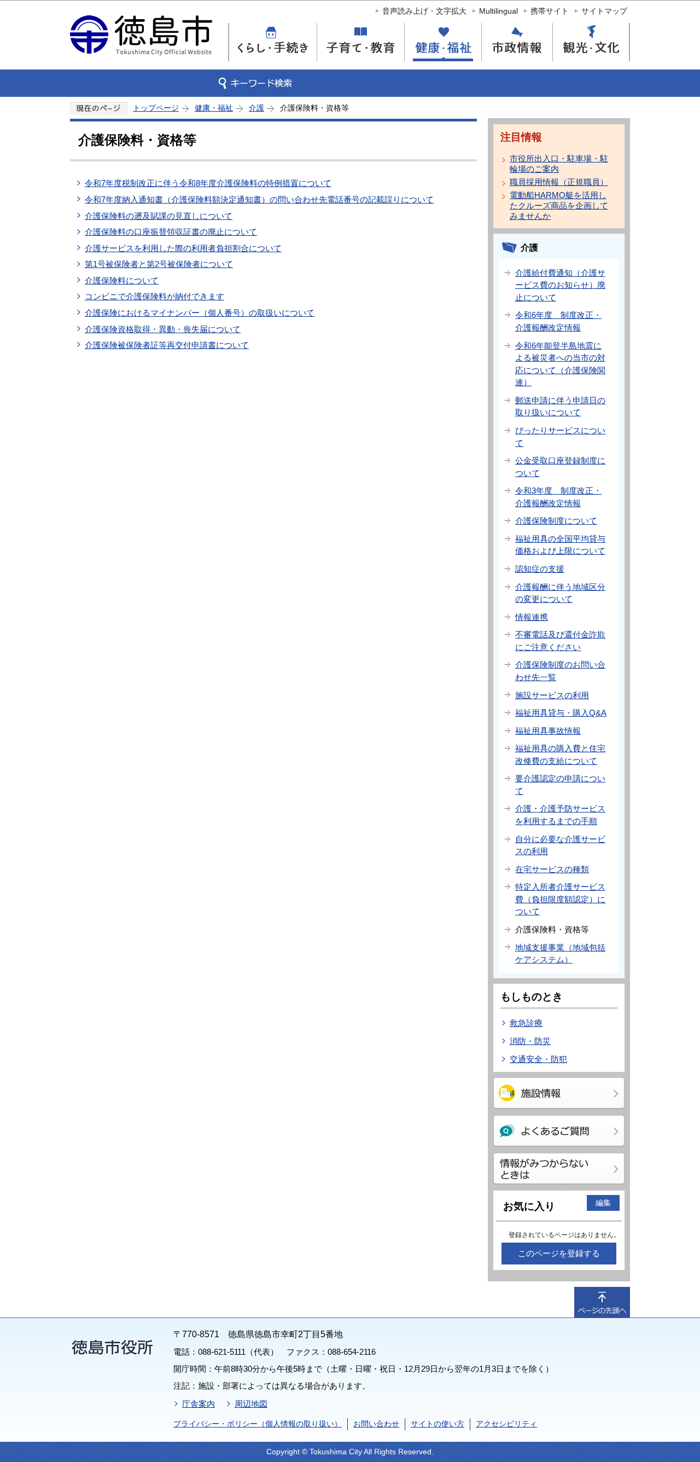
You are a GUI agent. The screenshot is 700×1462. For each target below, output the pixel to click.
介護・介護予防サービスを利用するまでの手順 (560, 815)
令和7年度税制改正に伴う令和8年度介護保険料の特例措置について (208, 183)
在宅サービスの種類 (552, 869)
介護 (256, 107)
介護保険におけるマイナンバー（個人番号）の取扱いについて (199, 312)
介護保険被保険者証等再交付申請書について (167, 345)
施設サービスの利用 (552, 695)
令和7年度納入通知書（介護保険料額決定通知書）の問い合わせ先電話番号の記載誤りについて (259, 199)
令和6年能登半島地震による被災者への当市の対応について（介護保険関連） (560, 364)
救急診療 (526, 1023)
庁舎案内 (198, 1403)
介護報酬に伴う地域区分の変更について (560, 593)
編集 (603, 1202)
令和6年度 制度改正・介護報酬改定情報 (558, 321)
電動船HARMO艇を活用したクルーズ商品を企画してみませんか (559, 205)
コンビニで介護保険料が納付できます (154, 296)
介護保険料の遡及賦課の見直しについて (158, 216)
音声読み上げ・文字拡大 (424, 11)
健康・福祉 (214, 107)
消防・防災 (530, 1041)
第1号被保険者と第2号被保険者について (159, 264)
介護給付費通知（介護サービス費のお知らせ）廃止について (560, 285)
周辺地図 (251, 1403)
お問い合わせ (376, 1423)
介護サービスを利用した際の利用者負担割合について (183, 248)
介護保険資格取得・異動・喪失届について (163, 329)
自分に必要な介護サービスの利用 (560, 845)
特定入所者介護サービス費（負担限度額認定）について (560, 899)
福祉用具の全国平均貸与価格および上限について (560, 545)
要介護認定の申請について (560, 785)
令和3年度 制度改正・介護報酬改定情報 (558, 497)
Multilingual (498, 11)
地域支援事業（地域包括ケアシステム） (560, 954)
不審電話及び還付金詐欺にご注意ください (560, 641)
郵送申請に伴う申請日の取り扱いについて (560, 406)
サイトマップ (604, 11)
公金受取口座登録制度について (560, 467)
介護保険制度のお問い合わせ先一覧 (560, 671)
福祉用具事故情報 (548, 730)
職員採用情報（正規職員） (559, 182)
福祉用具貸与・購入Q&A (560, 712)
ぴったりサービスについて (560, 437)
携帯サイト (549, 11)
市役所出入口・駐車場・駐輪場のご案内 (559, 163)
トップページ (156, 107)
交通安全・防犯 (538, 1059)
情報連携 (531, 617)
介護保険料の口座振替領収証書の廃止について (171, 231)
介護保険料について (122, 280)
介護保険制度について (556, 520)
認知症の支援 (539, 568)
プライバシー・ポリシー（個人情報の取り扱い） (257, 1423)
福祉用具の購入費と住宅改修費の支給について (560, 754)
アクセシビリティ (506, 1423)
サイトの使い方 (437, 1423)
